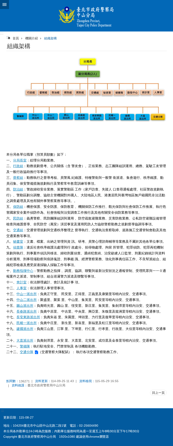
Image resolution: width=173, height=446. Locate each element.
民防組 (18, 218)
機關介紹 (31, 38)
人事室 (21, 288)
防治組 (18, 189)
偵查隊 (18, 247)
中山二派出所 (26, 300)
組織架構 (50, 38)
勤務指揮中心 (23, 271)
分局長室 (20, 160)
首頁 (16, 38)
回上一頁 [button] (158, 392)
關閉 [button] (4, 4)
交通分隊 (26, 352)
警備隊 (25, 346)
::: (1, 33)
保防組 (18, 206)
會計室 (21, 282)
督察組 (18, 177)
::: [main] (7, 37)
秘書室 (18, 241)
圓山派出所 (24, 305)
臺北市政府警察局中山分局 (86, 15)
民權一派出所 (26, 323)
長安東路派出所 (28, 317)
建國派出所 (24, 329)
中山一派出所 (26, 294)
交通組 (18, 230)
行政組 (18, 166)
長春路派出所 (26, 311)
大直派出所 (24, 340)
